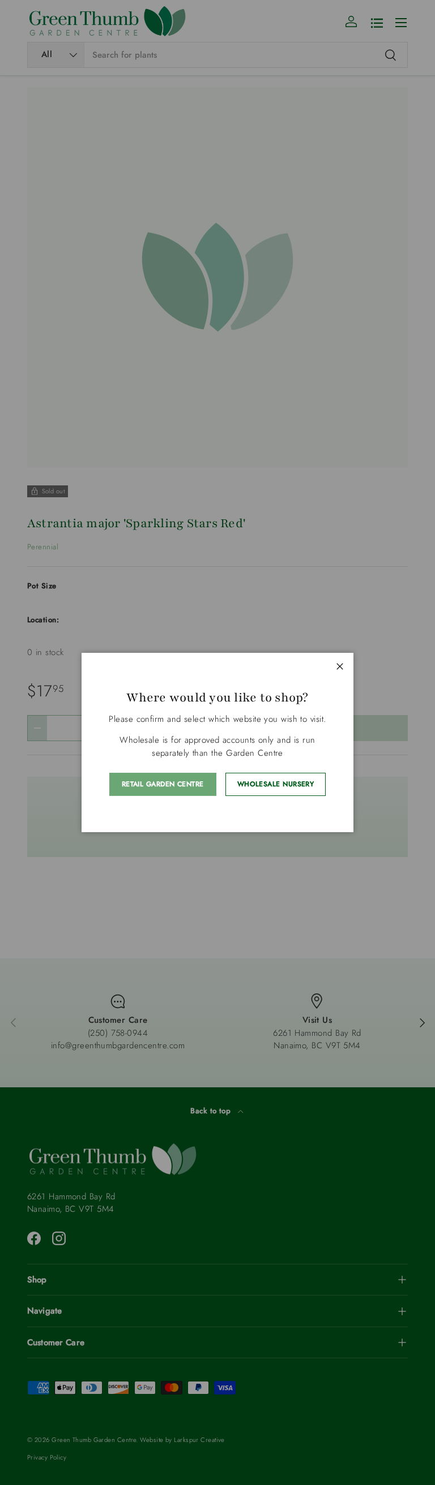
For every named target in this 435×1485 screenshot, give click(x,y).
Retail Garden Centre (163, 784)
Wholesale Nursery (275, 784)
